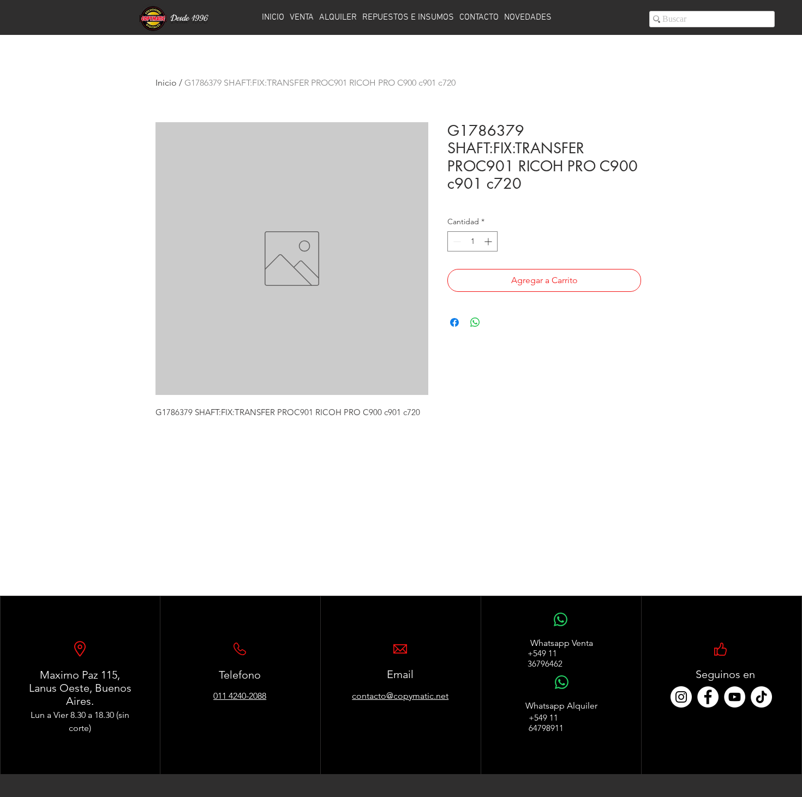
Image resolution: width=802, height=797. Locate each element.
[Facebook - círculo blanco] (708, 697)
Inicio (166, 82)
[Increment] (489, 241)
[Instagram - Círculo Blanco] (681, 697)
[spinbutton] (472, 241)
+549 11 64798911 (546, 722)
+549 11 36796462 (545, 658)
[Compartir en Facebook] (454, 322)
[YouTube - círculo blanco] (734, 697)
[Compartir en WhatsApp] (475, 322)
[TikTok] (761, 697)
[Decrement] (456, 241)
